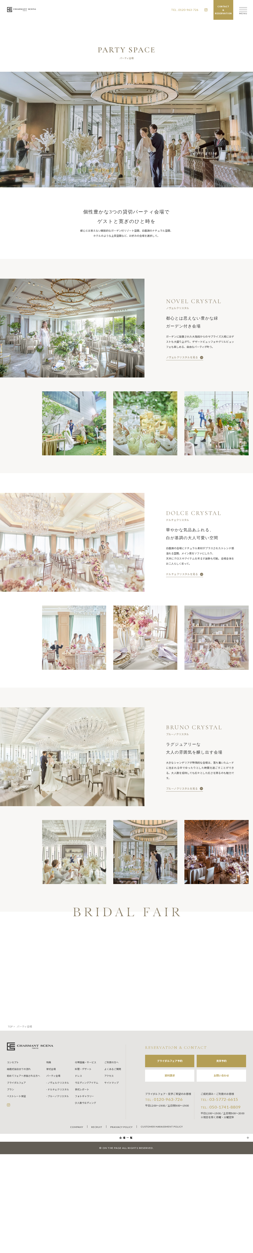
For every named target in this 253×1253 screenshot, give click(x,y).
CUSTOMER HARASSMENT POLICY (162, 1126)
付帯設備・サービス (85, 1062)
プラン (10, 1089)
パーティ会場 (53, 1075)
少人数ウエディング (85, 1102)
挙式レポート (82, 1089)
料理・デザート (83, 1069)
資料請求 (170, 1075)
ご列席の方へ (111, 1062)
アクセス (109, 1075)
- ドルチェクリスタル (57, 1089)
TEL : (164, 1099)
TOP (10, 1026)
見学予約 (221, 1061)
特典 (48, 1062)
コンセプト (13, 1062)
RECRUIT (96, 1127)
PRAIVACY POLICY (121, 1127)
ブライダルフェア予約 (169, 1061)
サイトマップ (111, 1082)
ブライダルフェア (16, 1082)
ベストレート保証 (16, 1096)
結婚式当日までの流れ (19, 1069)
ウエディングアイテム (86, 1082)
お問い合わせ (221, 1075)
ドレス (78, 1075)
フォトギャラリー (84, 1096)
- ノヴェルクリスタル (57, 1082)
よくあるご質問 (112, 1069)
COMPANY (76, 1127)
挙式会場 (51, 1069)
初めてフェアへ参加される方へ (23, 1075)
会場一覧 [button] (126, 1137)
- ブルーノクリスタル (57, 1096)
